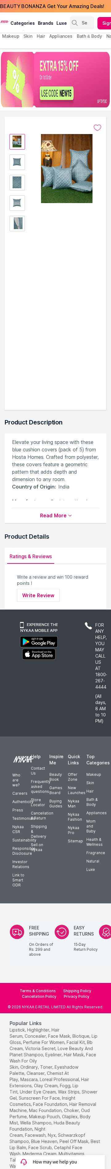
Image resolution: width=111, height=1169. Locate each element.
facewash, (36, 1135)
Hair (90, 791)
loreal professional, (60, 1079)
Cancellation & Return (42, 815)
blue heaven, (44, 1141)
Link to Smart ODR (18, 880)
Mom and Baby (91, 826)
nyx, (52, 1135)
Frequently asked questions (41, 786)
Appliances (96, 812)
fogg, (65, 1085)
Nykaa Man (73, 803)
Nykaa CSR (18, 829)
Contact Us (38, 771)
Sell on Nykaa (37, 847)
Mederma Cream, (40, 1153)
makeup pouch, (45, 1116)
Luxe (90, 869)
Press (17, 810)
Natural (92, 861)
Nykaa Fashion (75, 817)
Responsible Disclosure (23, 851)
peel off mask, (74, 1141)
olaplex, (70, 1116)
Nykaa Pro (73, 830)
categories (22, 23)
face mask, (59, 1036)
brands (45, 23)
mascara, (29, 1079)
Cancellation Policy (39, 996)
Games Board (55, 790)
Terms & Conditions (38, 991)
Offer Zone (72, 777)
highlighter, (38, 1029)
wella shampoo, (36, 1122)
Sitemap (75, 841)
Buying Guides (55, 803)
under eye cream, (38, 1091)
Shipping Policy (77, 991)
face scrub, (40, 1147)
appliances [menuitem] (60, 36)
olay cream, (46, 1085)
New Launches (76, 790)
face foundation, (50, 1104)
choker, (72, 1110)
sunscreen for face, (40, 1098)
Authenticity (23, 801)
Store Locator (38, 802)
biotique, (81, 1036)
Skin (90, 782)
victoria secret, (40, 1048)
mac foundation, (46, 1110)
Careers (19, 793)
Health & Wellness (94, 842)
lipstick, (18, 1029)
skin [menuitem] (27, 36)
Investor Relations (20, 864)
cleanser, (36, 1073)
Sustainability (24, 840)
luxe (61, 23)
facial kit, (76, 1042)
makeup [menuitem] (10, 36)
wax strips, (69, 1091)
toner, (46, 1067)
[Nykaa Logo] (4, 21)
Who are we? (16, 780)
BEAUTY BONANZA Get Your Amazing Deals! (52, 6)
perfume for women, (44, 1042)
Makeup (93, 774)
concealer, (36, 1036)
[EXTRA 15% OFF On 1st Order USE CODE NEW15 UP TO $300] (55, 80)
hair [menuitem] (41, 36)
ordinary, (29, 1067)
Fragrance (95, 852)
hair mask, (74, 1054)
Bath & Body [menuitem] (89, 36)
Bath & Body (91, 802)
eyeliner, (54, 1054)
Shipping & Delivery (39, 831)
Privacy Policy (76, 996)
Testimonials (23, 818)
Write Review (38, 595)
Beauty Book (55, 777)
